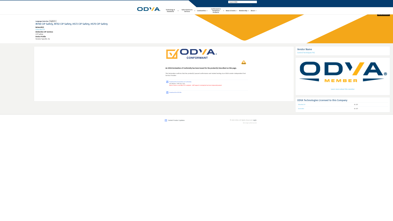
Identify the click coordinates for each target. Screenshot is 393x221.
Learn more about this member (343, 89)
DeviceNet (301, 108)
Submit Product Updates (176, 120)
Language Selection (42, 21)
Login (254, 120)
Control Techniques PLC (306, 53)
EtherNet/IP (40, 29)
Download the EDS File (174, 92)
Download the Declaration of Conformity (179, 81)
